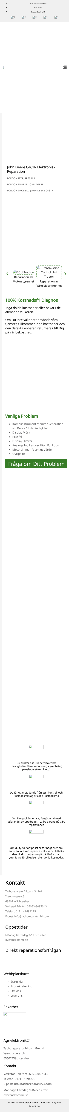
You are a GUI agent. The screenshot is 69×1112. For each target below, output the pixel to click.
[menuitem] (12, 17)
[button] (64, 67)
